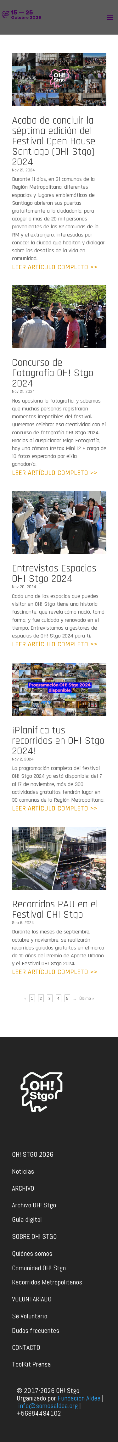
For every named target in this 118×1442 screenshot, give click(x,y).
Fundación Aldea (79, 1398)
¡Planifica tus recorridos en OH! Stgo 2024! (58, 741)
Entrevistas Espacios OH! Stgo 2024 (54, 573)
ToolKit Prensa (31, 1364)
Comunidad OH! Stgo (39, 1267)
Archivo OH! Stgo (34, 1204)
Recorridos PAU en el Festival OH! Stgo (55, 909)
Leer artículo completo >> (55, 267)
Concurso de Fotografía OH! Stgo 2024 (52, 373)
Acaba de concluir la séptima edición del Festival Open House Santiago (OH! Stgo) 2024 (53, 141)
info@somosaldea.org (48, 1405)
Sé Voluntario (29, 1315)
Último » (86, 998)
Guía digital (27, 1219)
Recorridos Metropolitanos (47, 1282)
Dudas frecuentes (35, 1330)
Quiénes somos (32, 1253)
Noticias (23, 1171)
